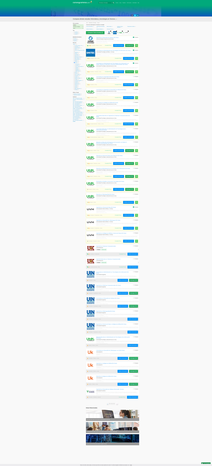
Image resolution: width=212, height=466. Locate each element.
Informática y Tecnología (92, 22)
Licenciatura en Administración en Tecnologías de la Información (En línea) (112, 272)
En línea (75, 38)
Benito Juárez (78, 71)
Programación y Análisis (131, 26)
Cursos (120, 2)
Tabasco (76, 61)
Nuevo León (77, 55)
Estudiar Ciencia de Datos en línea (101, 212)
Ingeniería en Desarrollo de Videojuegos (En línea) (108, 220)
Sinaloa (76, 86)
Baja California (77, 58)
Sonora (76, 62)
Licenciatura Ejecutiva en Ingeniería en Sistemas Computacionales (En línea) (113, 116)
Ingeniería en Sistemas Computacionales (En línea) (108, 285)
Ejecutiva (75, 40)
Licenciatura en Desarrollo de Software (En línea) (108, 298)
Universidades (134, 2)
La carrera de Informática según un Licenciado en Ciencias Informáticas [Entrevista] (102, 431)
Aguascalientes (77, 59)
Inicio (87, 22)
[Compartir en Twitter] (135, 15)
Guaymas (77, 65)
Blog (138, 2)
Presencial (75, 39)
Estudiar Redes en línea (100, 368)
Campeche (76, 81)
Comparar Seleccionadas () (95, 32)
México (74, 44)
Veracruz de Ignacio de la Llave (79, 50)
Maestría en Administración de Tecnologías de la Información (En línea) (113, 168)
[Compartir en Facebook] (132, 15)
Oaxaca (76, 60)
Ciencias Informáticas (89, 26)
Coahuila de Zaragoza (78, 80)
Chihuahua (76, 75)
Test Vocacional (129, 2)
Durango (76, 89)
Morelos (76, 72)
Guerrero (76, 73)
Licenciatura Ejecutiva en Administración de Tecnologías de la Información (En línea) (111, 129)
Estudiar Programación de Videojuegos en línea (103, 225)
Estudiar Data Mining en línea (100, 186)
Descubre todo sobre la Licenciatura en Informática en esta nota (98, 419)
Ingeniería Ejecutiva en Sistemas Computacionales (108, 259)
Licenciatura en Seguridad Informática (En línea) (107, 76)
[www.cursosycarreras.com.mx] (82, 2)
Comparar (136, 37)
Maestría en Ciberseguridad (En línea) (105, 194)
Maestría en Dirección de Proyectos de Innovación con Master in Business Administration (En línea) (111, 143)
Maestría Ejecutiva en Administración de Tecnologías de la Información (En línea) (113, 337)
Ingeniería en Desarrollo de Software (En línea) (107, 37)
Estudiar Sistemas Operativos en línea (102, 343)
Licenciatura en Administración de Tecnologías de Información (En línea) (113, 50)
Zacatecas (76, 82)
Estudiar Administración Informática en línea (102, 55)
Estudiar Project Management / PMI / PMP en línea (103, 148)
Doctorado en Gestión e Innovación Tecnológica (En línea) (110, 181)
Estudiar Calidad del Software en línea (102, 303)
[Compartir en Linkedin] (137, 15)
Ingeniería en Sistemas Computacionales (106, 246)
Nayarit (76, 87)
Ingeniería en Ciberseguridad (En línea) (105, 311)
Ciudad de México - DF (78, 45)
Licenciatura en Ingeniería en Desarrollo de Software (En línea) (111, 89)
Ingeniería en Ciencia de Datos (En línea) (106, 207)
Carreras (117, 2)
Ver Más (74, 121)
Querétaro (76, 52)
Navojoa (77, 68)
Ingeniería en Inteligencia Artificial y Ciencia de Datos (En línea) (111, 233)
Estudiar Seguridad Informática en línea (102, 82)
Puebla (76, 53)
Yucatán (76, 79)
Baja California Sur (78, 88)
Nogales (77, 67)
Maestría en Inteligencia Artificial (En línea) (106, 376)
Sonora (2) (104, 249)
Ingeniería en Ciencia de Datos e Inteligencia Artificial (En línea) (111, 324)
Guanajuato (76, 54)
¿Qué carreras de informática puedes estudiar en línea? (97, 443)
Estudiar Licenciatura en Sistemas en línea (102, 290)
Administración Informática (101, 26)
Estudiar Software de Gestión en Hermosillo (102, 394)
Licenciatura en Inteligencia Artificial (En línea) (107, 102)
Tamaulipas (76, 46)
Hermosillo (77, 64)
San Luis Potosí (77, 74)
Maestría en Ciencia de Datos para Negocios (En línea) (109, 155)
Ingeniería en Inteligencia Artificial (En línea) (106, 363)
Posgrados (124, 2)
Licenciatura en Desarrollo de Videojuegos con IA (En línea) (110, 350)
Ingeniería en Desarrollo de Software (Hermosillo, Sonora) (110, 389)
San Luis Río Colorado (79, 66)
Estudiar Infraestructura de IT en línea (101, 173)
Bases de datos (109, 26)
